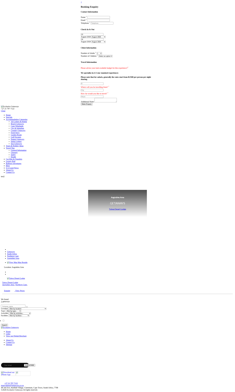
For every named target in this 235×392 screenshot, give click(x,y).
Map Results (22, 262)
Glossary (14, 152)
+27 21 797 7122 (11, 383)
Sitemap (9, 345)
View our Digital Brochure (16, 336)
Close (3, 111)
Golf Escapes (16, 137)
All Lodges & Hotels (19, 122)
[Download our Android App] (23, 375)
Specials (9, 117)
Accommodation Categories (16, 119)
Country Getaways (18, 130)
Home (8, 115)
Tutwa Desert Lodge (117, 209)
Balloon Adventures (13, 163)
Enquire (7, 291)
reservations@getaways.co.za (12, 385)
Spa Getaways (16, 144)
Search (4, 325)
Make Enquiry (87, 104)
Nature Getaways (17, 139)
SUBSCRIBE (29, 365)
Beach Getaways (17, 124)
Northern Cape (13, 256)
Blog (8, 166)
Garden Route (16, 135)
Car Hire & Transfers (14, 159)
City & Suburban (17, 128)
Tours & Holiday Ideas (15, 146)
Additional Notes (87, 102)
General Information (18, 150)
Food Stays (15, 133)
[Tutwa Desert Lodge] (16, 278)
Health (13, 157)
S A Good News (12, 168)
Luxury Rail (10, 161)
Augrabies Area (13, 258)
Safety (13, 155)
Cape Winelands (17, 126)
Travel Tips (10, 148)
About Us (9, 170)
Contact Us (10, 172)
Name (84, 17)
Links (8, 334)
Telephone (85, 23)
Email (84, 20)
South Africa (12, 254)
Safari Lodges (16, 141)
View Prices (19, 291)
